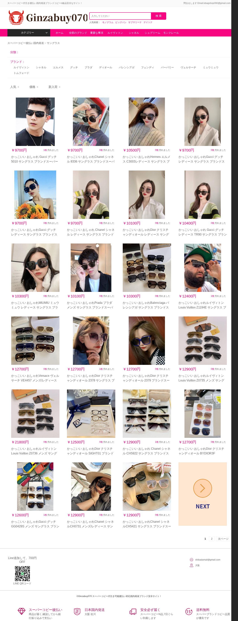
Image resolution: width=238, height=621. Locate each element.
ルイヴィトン (115, 32)
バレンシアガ (126, 67)
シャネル (134, 32)
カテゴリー (27, 32)
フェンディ (147, 67)
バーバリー (167, 67)
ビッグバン (120, 22)
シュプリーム (152, 32)
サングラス (53, 43)
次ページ (223, 538)
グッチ (74, 67)
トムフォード (21, 72)
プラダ (88, 67)
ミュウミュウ (210, 67)
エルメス (58, 67)
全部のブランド (78, 32)
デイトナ (148, 22)
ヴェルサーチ (188, 67)
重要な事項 (96, 32)
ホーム (59, 32)
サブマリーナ (135, 22)
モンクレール (171, 32)
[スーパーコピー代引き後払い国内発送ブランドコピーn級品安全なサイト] (47, 17)
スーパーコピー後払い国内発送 (26, 43)
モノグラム (107, 22)
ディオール (105, 67)
